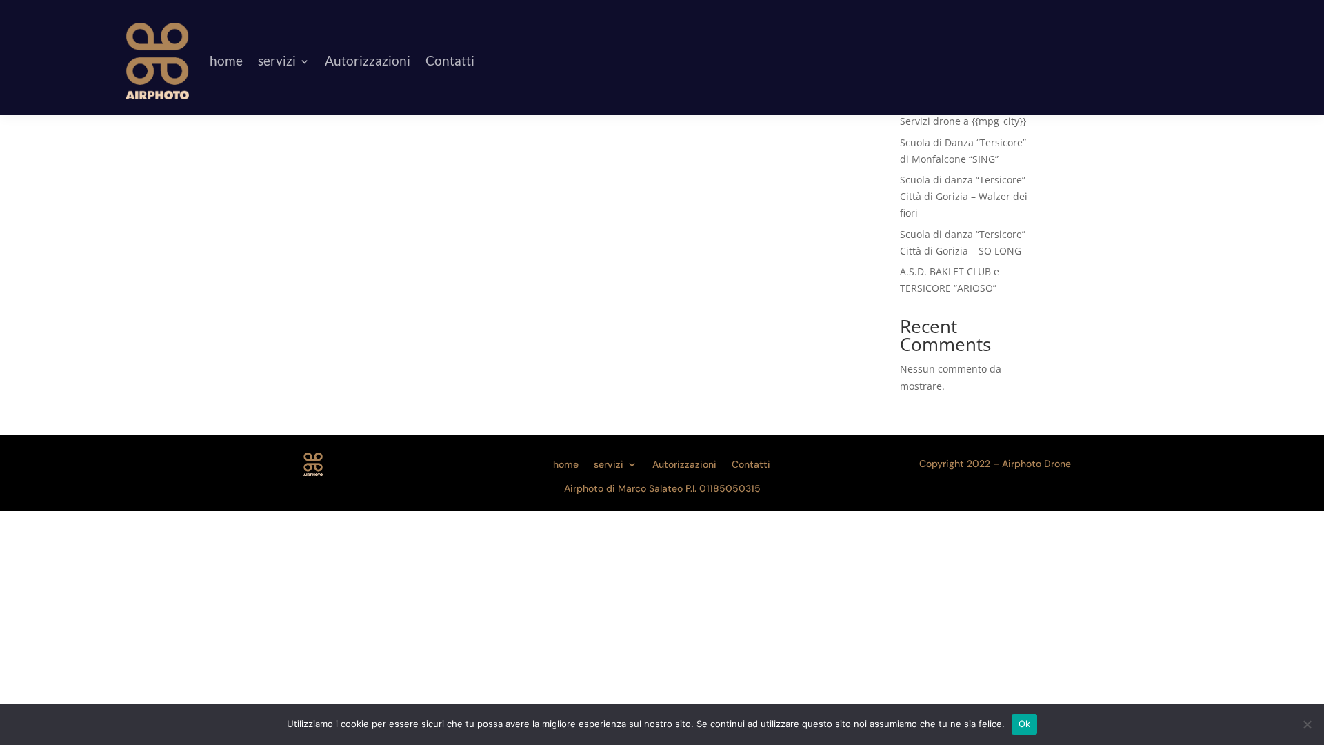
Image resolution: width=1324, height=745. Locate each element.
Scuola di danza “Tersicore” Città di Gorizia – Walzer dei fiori (963, 196)
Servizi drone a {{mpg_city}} (963, 121)
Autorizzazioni (367, 60)
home (226, 60)
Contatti (449, 60)
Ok (1025, 723)
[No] (1307, 724)
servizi (277, 60)
